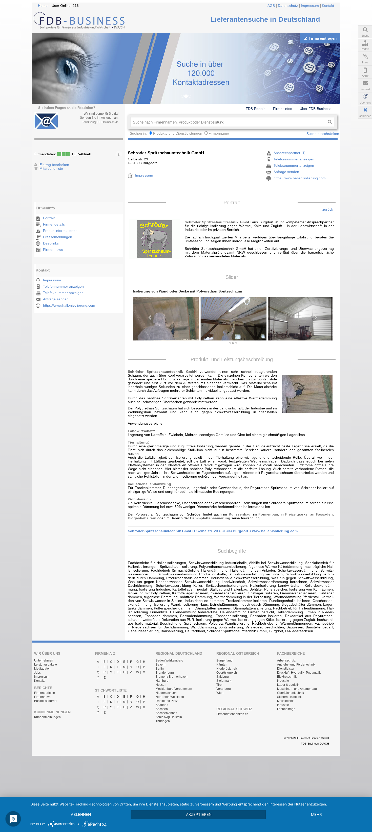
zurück (327, 209)
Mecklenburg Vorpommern (174, 689)
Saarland (162, 705)
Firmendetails (54, 224)
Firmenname (219, 133)
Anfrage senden (56, 299)
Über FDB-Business (315, 109)
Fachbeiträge (286, 709)
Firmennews (53, 250)
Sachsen (162, 709)
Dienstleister (285, 668)
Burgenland (224, 660)
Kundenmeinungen (47, 717)
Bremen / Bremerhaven (172, 676)
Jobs (37, 672)
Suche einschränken (322, 134)
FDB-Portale (255, 109)
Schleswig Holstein (169, 717)
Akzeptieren (199, 814)
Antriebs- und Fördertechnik (296, 664)
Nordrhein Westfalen (170, 697)
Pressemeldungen (57, 237)
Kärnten (221, 664)
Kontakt (328, 6)
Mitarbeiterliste (51, 168)
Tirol (219, 685)
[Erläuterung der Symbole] (118, 153)
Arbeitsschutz (286, 660)
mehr (316, 814)
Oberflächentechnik (290, 693)
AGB (271, 6)
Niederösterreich (227, 668)
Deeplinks (51, 243)
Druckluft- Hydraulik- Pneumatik (299, 672)
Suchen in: (139, 133)
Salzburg (222, 676)
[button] (148, 315)
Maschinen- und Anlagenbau (297, 689)
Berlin (160, 668)
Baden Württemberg (169, 660)
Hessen (161, 685)
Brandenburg (165, 672)
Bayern (161, 664)
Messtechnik (285, 701)
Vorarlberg (223, 689)
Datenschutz (288, 6)
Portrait (49, 218)
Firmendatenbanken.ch (232, 714)
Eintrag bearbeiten (54, 165)
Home (43, 6)
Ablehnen (81, 814)
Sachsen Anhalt (166, 713)
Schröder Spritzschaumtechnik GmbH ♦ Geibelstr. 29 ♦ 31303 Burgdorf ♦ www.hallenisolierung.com (213, 531)
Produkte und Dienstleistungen (177, 133)
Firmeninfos (282, 109)
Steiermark (223, 680)
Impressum (310, 6)
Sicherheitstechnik (289, 697)
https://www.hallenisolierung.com (69, 305)
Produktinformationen (60, 231)
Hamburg (162, 680)
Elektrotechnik (287, 676)
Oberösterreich (226, 672)
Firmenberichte (44, 693)
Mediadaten (42, 668)
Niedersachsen (166, 693)
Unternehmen (43, 660)
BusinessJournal (45, 701)
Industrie (283, 680)
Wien (219, 693)
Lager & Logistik (288, 685)
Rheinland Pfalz (167, 701)
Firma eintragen (323, 38)
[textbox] (227, 122)
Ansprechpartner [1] (289, 153)
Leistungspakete (45, 664)
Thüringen (163, 721)
